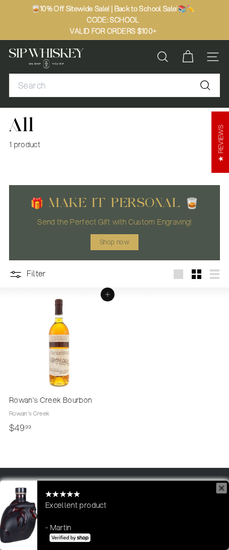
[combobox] (114, 85)
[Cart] (187, 57)
